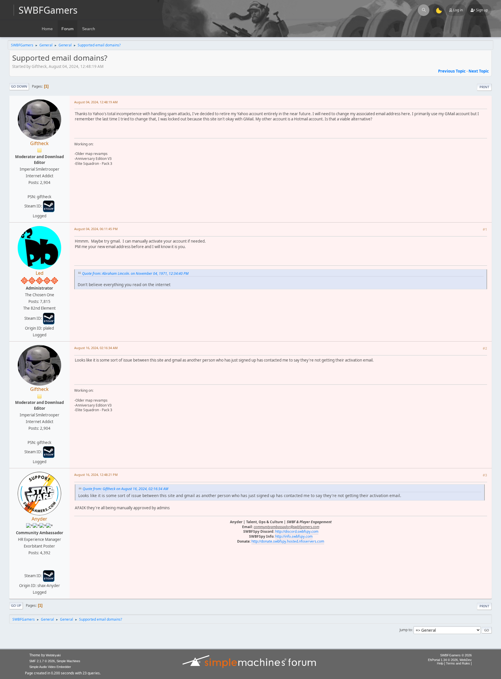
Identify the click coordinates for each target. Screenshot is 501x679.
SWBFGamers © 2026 (456, 655)
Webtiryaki (53, 655)
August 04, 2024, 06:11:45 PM (96, 229)
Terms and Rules (458, 663)
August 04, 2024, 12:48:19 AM (96, 102)
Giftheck (39, 143)
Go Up (16, 605)
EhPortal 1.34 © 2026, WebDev (450, 660)
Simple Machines (68, 661)
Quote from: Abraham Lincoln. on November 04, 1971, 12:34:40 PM (135, 273)
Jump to (406, 629)
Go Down (19, 86)
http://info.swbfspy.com (294, 536)
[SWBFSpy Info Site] (39, 566)
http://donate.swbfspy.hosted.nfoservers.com (287, 541)
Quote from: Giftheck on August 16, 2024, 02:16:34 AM (125, 488)
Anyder (39, 519)
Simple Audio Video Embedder (50, 667)
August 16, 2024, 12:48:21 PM (96, 474)
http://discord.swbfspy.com (296, 531)
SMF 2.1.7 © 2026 (42, 661)
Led (39, 273)
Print (484, 87)
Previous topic (452, 71)
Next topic (479, 71)
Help (440, 663)
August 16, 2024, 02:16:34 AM (96, 348)
